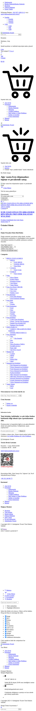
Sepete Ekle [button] (4, 221)
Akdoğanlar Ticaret (10, 521)
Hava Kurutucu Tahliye (17, 344)
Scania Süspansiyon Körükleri (19, 380)
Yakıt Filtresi (14, 285)
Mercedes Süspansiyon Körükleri (20, 376)
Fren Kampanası (12, 306)
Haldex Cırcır (14, 293)
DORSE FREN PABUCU (18, 332)
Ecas (11, 342)
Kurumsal (8, 104)
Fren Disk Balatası (16, 296)
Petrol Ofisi (13, 359)
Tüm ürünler (8, 512)
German (10, 22)
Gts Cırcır (13, 291)
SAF (11, 388)
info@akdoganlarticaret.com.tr (10, 451)
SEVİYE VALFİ (15, 350)
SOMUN (13, 272)
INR (9, 28)
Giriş (2, 49)
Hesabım (7, 6)
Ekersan (12, 312)
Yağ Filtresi (13, 283)
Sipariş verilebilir (12, 405)
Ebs (11, 340)
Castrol (12, 353)
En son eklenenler (10, 519)
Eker (11, 302)
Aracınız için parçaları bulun (9, 250)
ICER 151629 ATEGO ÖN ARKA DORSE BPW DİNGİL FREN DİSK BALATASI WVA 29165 (18, 214)
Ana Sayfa (8, 103)
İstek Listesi (8, 517)
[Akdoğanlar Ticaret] (7, 32)
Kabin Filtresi (14, 279)
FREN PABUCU (12, 327)
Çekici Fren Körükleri (17, 319)
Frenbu (12, 304)
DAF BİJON (18, 262)
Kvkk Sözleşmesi (13, 116)
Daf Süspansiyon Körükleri (18, 365)
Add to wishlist (5, 206)
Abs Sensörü (18, 338)
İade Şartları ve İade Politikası (17, 113)
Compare (3, 208)
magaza (7, 168)
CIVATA (13, 268)
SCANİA (13, 315)
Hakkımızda (8, 2)
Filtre (8, 275)
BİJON (12, 260)
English (7, 17)
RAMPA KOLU (15, 346)
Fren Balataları (11, 294)
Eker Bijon (17, 266)
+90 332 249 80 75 (6, 478)
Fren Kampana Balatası (17, 298)
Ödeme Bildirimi (10, 7)
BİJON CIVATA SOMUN (15, 258)
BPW (12, 386)
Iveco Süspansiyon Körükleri (19, 371)
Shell (11, 361)
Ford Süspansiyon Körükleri (19, 369)
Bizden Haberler (15, 4)
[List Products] (3, 201)
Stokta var (10, 403)
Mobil (12, 355)
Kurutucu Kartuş (15, 281)
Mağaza (7, 118)
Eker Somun (18, 273)
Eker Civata (17, 270)
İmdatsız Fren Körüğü (17, 325)
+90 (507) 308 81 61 (18, 12)
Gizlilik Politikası (13, 111)
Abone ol (22, 431)
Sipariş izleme (9, 514)
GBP (10, 29)
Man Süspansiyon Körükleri (18, 374)
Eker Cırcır (13, 289)
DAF (12, 308)
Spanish (10, 21)
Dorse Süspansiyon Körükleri (19, 367)
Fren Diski (10, 300)
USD (6, 24)
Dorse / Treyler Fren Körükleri (19, 321)
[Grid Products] (2, 201)
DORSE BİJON (19, 264)
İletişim (7, 120)
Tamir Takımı (11, 384)
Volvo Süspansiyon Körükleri (19, 382)
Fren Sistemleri (11, 334)
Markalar (11, 109)
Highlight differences (13, 608)
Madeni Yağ (10, 352)
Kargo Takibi (9, 9)
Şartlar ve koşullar (13, 115)
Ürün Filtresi (7, 188)
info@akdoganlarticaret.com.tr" (10, 14)
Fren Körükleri (11, 317)
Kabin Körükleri (15, 373)
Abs (11, 336)
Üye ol (11, 51)
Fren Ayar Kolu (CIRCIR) (15, 287)
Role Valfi (13, 348)
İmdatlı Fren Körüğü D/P (18, 323)
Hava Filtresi (14, 277)
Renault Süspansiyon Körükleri (19, 378)
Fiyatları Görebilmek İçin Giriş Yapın (12, 220)
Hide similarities (12, 606)
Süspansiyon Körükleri (13, 363)
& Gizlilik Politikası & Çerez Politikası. (19, 436)
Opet (11, 357)
